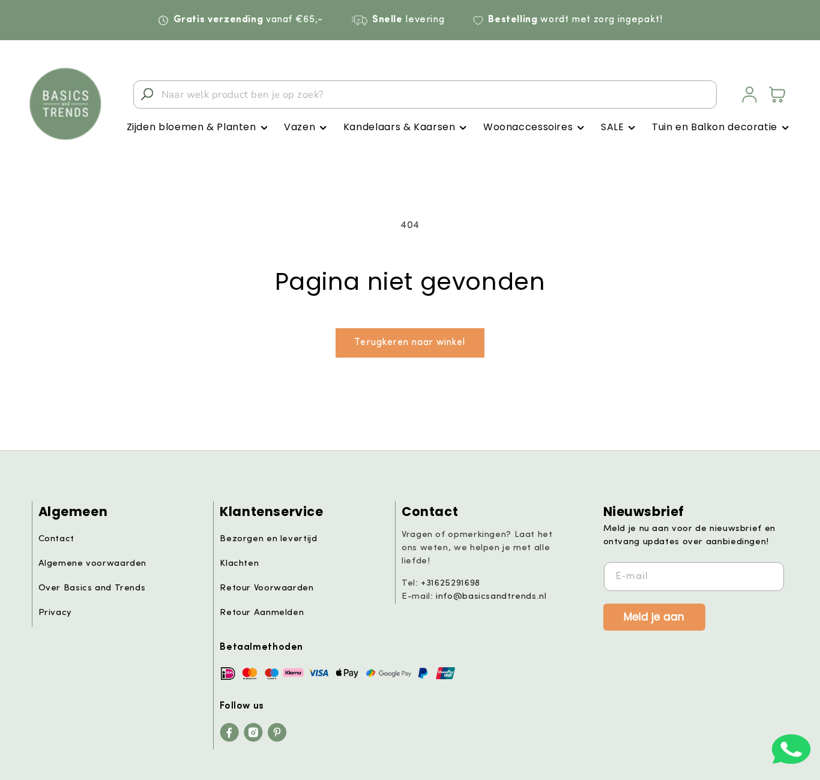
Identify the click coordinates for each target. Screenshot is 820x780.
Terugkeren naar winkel (409, 342)
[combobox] (425, 94)
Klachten (239, 563)
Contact (56, 539)
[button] (197, 127)
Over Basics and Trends (92, 588)
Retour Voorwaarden (266, 588)
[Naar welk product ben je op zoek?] (147, 94)
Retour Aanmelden (262, 612)
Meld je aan (654, 616)
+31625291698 (450, 583)
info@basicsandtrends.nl (491, 596)
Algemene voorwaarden (92, 563)
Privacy (55, 612)
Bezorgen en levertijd (268, 539)
